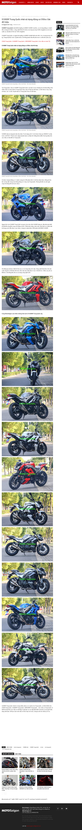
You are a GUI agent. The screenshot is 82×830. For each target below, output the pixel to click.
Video (63, 2)
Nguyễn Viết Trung (7, 24)
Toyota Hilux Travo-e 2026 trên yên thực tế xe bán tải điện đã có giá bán (73, 42)
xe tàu (41, 747)
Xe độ (37, 2)
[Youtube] (66, 808)
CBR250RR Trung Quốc (31, 41)
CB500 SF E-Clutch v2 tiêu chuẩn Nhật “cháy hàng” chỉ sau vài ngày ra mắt (9, 789)
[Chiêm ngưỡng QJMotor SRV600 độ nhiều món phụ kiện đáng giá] (45, 762)
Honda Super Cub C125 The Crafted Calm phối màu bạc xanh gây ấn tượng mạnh (73, 64)
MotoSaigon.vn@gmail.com (34, 826)
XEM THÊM (18, 754)
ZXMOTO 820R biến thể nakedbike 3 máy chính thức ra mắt (26, 771)
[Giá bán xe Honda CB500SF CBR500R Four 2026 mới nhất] (27, 780)
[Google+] (62, 808)
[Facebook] (57, 808)
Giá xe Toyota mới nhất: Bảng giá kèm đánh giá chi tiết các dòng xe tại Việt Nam (73, 49)
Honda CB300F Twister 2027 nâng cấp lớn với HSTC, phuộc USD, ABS (10, 771)
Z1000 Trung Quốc (7, 41)
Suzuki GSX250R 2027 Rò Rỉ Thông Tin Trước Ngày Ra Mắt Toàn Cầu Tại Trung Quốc (72, 27)
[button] (78, 2)
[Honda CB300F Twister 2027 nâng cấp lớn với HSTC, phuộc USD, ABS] (10, 762)
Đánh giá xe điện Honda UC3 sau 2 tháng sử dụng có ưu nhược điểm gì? (73, 34)
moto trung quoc (17, 747)
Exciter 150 (48, 2)
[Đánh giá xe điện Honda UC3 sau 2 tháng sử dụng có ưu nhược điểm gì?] (60, 35)
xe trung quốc (48, 747)
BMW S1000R (9, 747)
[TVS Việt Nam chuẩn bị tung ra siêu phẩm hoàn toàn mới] (45, 780)
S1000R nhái (25, 747)
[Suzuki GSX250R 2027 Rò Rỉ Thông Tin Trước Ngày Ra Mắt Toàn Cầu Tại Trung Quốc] (60, 27)
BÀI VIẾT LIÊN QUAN (8, 754)
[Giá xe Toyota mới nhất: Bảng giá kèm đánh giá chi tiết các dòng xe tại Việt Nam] (60, 50)
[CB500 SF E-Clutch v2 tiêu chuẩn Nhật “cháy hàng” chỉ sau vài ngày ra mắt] (10, 780)
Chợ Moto (70, 2)
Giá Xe (42, 2)
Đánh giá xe (30, 2)
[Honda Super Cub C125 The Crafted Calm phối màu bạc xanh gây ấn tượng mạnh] (60, 64)
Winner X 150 (56, 2)
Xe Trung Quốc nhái (6, 749)
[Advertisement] (41, 10)
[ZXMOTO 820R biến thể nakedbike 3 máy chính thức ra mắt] (27, 762)
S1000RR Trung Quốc (18, 41)
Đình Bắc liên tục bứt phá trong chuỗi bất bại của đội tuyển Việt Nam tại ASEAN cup (72, 57)
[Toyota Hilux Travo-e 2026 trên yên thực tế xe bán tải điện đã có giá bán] (60, 42)
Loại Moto (21, 2)
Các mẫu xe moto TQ (44, 41)
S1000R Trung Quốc (34, 747)
